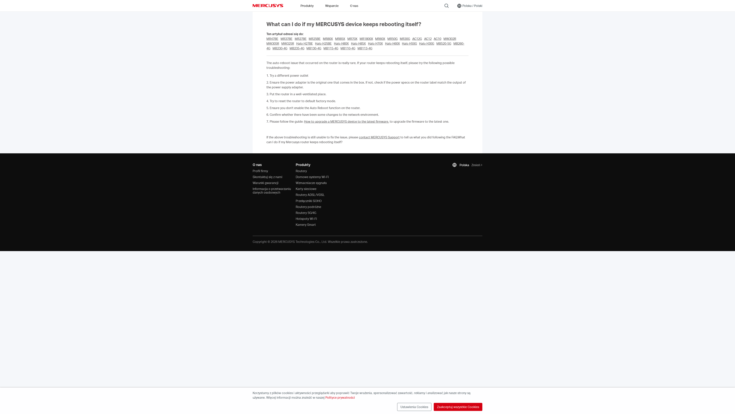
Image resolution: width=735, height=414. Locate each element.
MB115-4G (330, 48)
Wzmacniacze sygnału (311, 183)
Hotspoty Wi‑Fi (306, 218)
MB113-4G (365, 48)
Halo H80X (341, 43)
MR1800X (366, 39)
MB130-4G (313, 48)
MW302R (449, 39)
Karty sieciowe (306, 189)
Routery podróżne (308, 207)
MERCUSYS (268, 5)
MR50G (392, 39)
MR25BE (315, 39)
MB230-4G (280, 48)
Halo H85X (358, 43)
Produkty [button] (307, 6)
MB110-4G (348, 48)
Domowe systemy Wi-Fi (312, 177)
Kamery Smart (306, 224)
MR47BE (272, 39)
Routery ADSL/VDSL (310, 194)
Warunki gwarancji (265, 183)
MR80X (328, 39)
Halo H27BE (304, 43)
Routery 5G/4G (306, 212)
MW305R (272, 43)
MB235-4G (297, 48)
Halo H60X (392, 43)
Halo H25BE (323, 43)
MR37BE (286, 39)
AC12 (428, 39)
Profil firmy (260, 171)
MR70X (352, 39)
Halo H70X (375, 43)
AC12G (417, 39)
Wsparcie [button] (332, 6)
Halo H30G (426, 43)
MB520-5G (443, 43)
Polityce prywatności (340, 397)
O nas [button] (354, 6)
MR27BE (301, 39)
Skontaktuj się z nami (267, 177)
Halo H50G (409, 43)
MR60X (380, 39)
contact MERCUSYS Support (379, 137)
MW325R (287, 43)
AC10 (437, 39)
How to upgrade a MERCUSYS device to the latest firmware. (346, 121)
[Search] (446, 6)
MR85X (340, 39)
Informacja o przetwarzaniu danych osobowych (272, 190)
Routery (301, 171)
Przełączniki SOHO (309, 201)
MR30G (405, 39)
